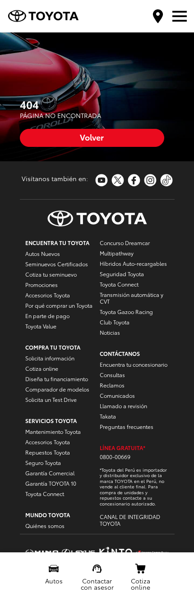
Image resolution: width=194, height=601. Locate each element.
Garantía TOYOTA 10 (50, 483)
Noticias (110, 332)
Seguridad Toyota (122, 274)
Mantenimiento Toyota (53, 431)
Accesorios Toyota (47, 295)
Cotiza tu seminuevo (51, 274)
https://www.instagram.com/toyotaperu (150, 180)
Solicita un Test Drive (51, 399)
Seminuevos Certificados (56, 264)
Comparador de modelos (57, 389)
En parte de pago (47, 315)
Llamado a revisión (123, 406)
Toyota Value (40, 326)
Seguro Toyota (43, 462)
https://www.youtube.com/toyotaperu (101, 180)
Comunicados (117, 395)
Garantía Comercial (49, 473)
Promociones (41, 284)
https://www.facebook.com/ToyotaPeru (134, 180)
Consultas (112, 374)
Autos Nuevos (42, 253)
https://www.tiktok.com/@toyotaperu (166, 180)
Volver (92, 136)
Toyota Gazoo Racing (126, 311)
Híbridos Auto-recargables (133, 263)
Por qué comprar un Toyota (58, 305)
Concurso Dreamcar (125, 242)
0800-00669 (115, 456)
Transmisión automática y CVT (131, 298)
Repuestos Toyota (47, 452)
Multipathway (117, 253)
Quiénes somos (45, 525)
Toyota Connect (44, 493)
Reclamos (112, 385)
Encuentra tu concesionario (133, 364)
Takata (108, 416)
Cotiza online (41, 368)
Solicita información (49, 358)
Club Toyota (114, 322)
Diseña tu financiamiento (56, 378)
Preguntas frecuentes (126, 426)
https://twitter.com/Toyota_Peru (117, 180)
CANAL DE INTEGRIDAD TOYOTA (130, 520)
